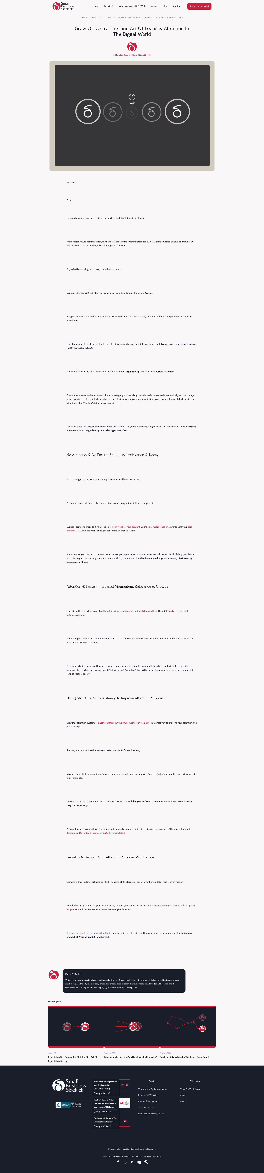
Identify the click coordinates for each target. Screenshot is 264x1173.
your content (133, 527)
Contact (183, 1101)
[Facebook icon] (118, 1162)
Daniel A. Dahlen (130, 55)
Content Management (148, 1101)
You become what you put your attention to (89, 933)
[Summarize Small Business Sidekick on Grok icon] (132, 1162)
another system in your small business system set (123, 723)
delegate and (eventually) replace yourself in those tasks (96, 833)
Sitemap (152, 1149)
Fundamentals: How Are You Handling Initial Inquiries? (130, 1057)
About (183, 1095)
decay (70, 246)
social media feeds (155, 527)
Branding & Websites (148, 1095)
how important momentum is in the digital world (129, 611)
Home (84, 18)
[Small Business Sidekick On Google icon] (125, 1162)
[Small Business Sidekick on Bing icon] (139, 1162)
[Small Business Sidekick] (63, 6)
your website (119, 527)
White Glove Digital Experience (152, 1089)
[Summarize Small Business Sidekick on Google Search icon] (146, 1162)
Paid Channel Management (150, 1114)
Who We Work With (190, 1089)
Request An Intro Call (199, 6)
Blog (94, 18)
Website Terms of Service (135, 1149)
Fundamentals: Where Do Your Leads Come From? (184, 1057)
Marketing (106, 18)
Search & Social (145, 1108)
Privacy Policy (114, 1149)
